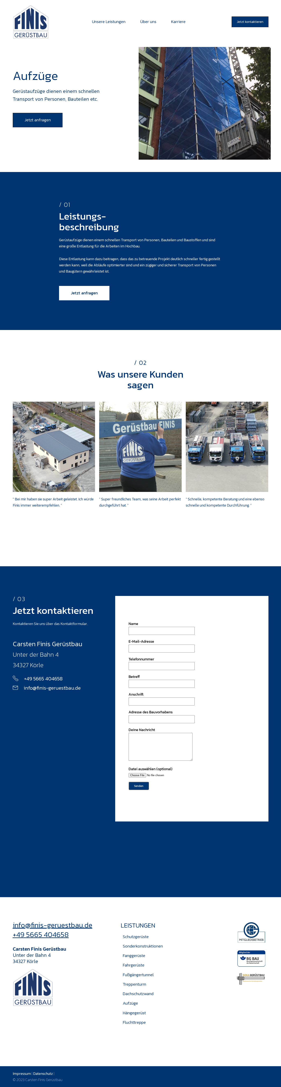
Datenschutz (43, 1073)
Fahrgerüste (133, 965)
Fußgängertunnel (138, 974)
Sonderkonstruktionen (143, 946)
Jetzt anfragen (37, 120)
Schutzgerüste (136, 936)
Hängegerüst (134, 1013)
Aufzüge (130, 1003)
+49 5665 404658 (41, 934)
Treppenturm (134, 984)
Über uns (148, 22)
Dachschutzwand (138, 993)
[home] (31, 22)
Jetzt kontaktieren (250, 21)
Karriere (178, 22)
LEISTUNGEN (138, 925)
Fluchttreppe (134, 1022)
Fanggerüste (134, 955)
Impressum (22, 1073)
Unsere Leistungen (108, 22)
